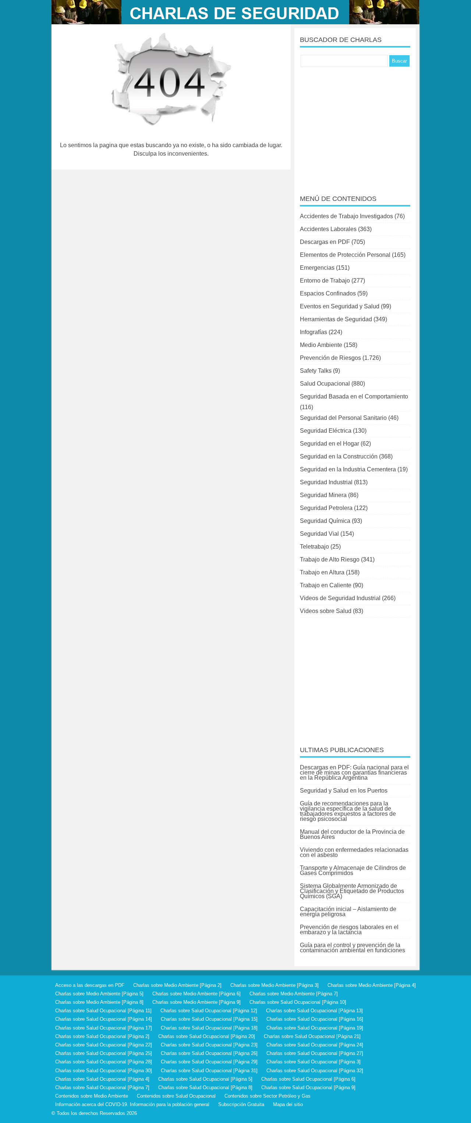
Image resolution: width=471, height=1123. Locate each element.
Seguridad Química (325, 521)
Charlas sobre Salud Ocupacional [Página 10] (297, 1002)
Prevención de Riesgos (330, 358)
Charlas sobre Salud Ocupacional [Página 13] (314, 1010)
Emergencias (317, 268)
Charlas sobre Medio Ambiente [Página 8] (99, 1002)
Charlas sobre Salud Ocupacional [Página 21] (312, 1036)
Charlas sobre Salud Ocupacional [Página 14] (103, 1019)
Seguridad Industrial (326, 482)
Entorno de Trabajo (325, 280)
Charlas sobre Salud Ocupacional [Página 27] (314, 1053)
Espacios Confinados (328, 293)
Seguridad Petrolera (326, 508)
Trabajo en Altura (322, 572)
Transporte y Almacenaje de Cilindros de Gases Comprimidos (353, 870)
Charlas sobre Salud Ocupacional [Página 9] (308, 1087)
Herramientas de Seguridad (336, 319)
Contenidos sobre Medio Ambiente (91, 1096)
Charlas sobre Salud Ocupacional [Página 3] (313, 1061)
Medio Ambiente (321, 345)
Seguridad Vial (319, 534)
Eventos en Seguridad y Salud (339, 306)
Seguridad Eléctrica (325, 431)
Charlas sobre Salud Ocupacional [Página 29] (209, 1061)
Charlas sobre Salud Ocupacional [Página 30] (103, 1070)
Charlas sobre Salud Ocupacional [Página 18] (209, 1028)
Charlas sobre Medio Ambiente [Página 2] (177, 985)
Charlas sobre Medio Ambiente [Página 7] (293, 993)
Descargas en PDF (325, 242)
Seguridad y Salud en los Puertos (343, 790)
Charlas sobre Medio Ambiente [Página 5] (99, 993)
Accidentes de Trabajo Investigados (346, 216)
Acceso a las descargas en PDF (89, 985)
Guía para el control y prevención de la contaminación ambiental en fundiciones (352, 947)
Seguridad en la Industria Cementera (348, 469)
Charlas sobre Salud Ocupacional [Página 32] (314, 1070)
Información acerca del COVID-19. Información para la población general (132, 1104)
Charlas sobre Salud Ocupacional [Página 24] (314, 1045)
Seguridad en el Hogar (329, 443)
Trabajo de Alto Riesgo (330, 559)
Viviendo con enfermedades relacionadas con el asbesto (354, 852)
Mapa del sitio (288, 1104)
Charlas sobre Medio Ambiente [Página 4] (371, 985)
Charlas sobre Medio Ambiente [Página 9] (196, 1002)
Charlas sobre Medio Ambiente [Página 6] (196, 993)
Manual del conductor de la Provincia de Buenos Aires (352, 834)
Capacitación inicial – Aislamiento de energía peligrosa (348, 911)
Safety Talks (316, 371)
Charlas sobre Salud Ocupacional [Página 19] (314, 1028)
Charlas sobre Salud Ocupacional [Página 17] (103, 1028)
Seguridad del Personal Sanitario (343, 418)
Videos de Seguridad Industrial (340, 598)
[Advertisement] (355, 126)
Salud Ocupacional (325, 383)
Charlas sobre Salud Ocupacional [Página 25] (103, 1053)
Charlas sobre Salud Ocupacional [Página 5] (205, 1079)
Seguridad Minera (323, 495)
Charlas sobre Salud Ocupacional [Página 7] (102, 1087)
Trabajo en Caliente (325, 585)
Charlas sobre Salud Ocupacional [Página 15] (209, 1019)
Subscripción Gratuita (241, 1104)
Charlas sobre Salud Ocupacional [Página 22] (103, 1045)
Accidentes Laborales (328, 229)
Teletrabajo (314, 546)
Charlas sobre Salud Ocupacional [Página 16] (314, 1019)
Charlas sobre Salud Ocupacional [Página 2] (102, 1036)
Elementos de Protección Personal (345, 255)
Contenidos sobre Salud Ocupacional (176, 1096)
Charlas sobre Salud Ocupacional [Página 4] (102, 1079)
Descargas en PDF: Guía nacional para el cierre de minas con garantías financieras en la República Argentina (354, 772)
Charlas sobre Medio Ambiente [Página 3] (274, 985)
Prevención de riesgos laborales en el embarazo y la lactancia (349, 929)
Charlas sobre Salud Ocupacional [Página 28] (103, 1061)
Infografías (313, 332)
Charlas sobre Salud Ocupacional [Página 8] (205, 1087)
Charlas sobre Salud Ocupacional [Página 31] (209, 1070)
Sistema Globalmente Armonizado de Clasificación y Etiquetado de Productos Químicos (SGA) (352, 891)
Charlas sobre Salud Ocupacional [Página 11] (103, 1010)
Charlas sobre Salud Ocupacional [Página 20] (206, 1036)
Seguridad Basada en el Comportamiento (354, 396)
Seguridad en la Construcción (339, 456)
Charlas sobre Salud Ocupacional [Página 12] (208, 1010)
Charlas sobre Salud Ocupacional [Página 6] (308, 1079)
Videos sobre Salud (325, 611)
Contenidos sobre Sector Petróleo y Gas (267, 1096)
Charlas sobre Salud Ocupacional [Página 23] (209, 1045)
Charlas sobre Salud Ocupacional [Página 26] (209, 1053)
